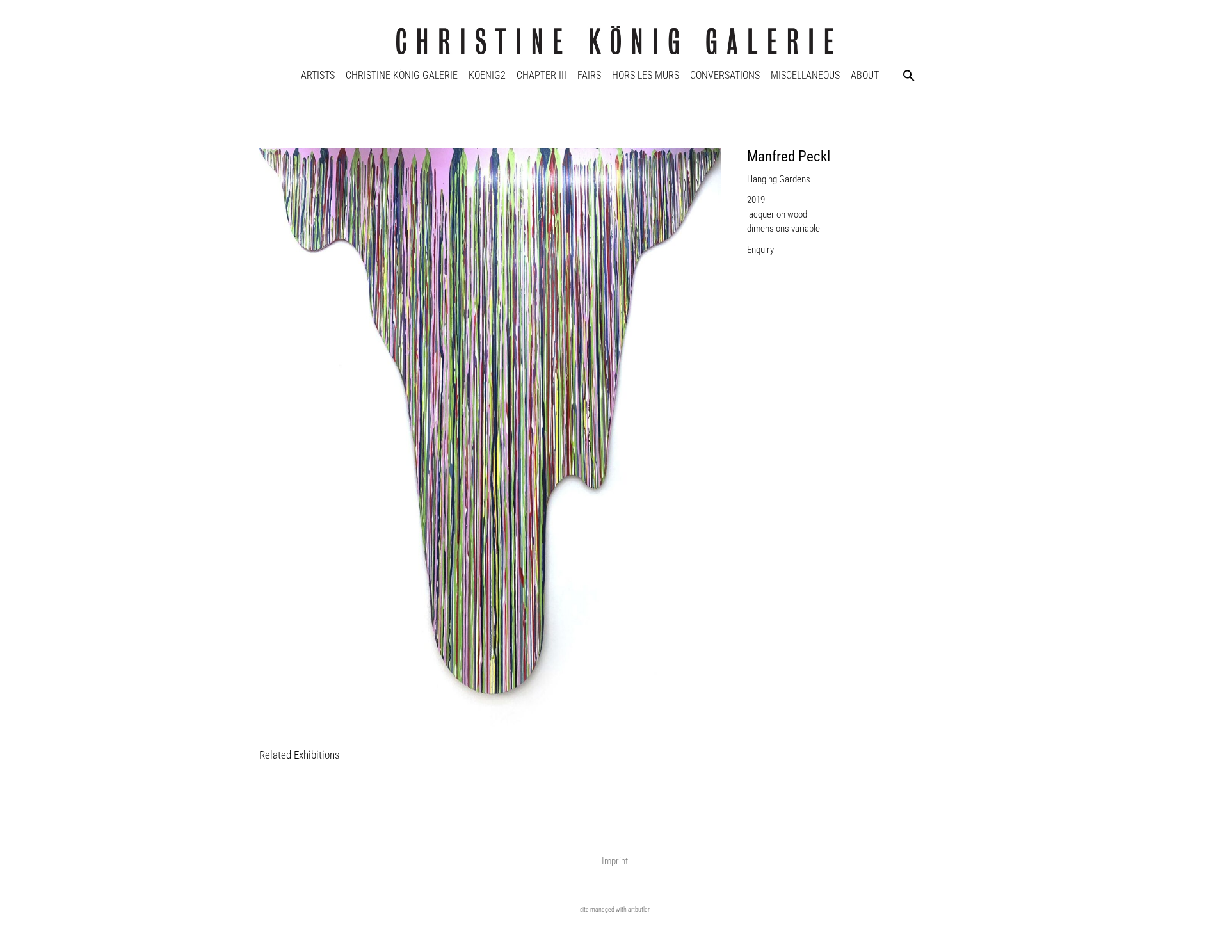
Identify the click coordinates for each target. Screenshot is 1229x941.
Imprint (615, 861)
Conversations (725, 75)
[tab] (299, 756)
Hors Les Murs (645, 75)
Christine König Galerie (402, 75)
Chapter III (541, 75)
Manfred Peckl (788, 156)
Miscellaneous (805, 75)
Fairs (589, 75)
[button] (909, 75)
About (865, 75)
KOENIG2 (487, 75)
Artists (318, 75)
